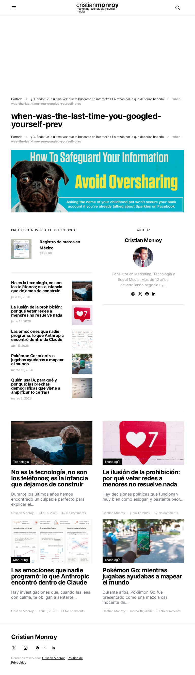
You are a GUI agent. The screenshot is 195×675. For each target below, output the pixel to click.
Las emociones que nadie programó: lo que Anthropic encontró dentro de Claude (37, 335)
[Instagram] (25, 648)
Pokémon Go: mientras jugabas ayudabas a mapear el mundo (37, 359)
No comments (76, 513)
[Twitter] (14, 648)
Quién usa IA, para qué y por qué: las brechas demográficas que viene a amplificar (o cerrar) (35, 386)
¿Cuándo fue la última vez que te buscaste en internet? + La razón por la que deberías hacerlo (97, 99)
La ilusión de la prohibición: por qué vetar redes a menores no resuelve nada (36, 311)
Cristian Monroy (143, 240)
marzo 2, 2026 (21, 398)
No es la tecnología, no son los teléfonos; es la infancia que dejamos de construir (36, 286)
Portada (16, 99)
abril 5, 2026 (20, 346)
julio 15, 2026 (20, 297)
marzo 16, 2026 (22, 370)
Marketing (20, 560)
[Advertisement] (97, 50)
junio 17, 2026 (21, 321)
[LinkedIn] (53, 648)
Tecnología (21, 462)
